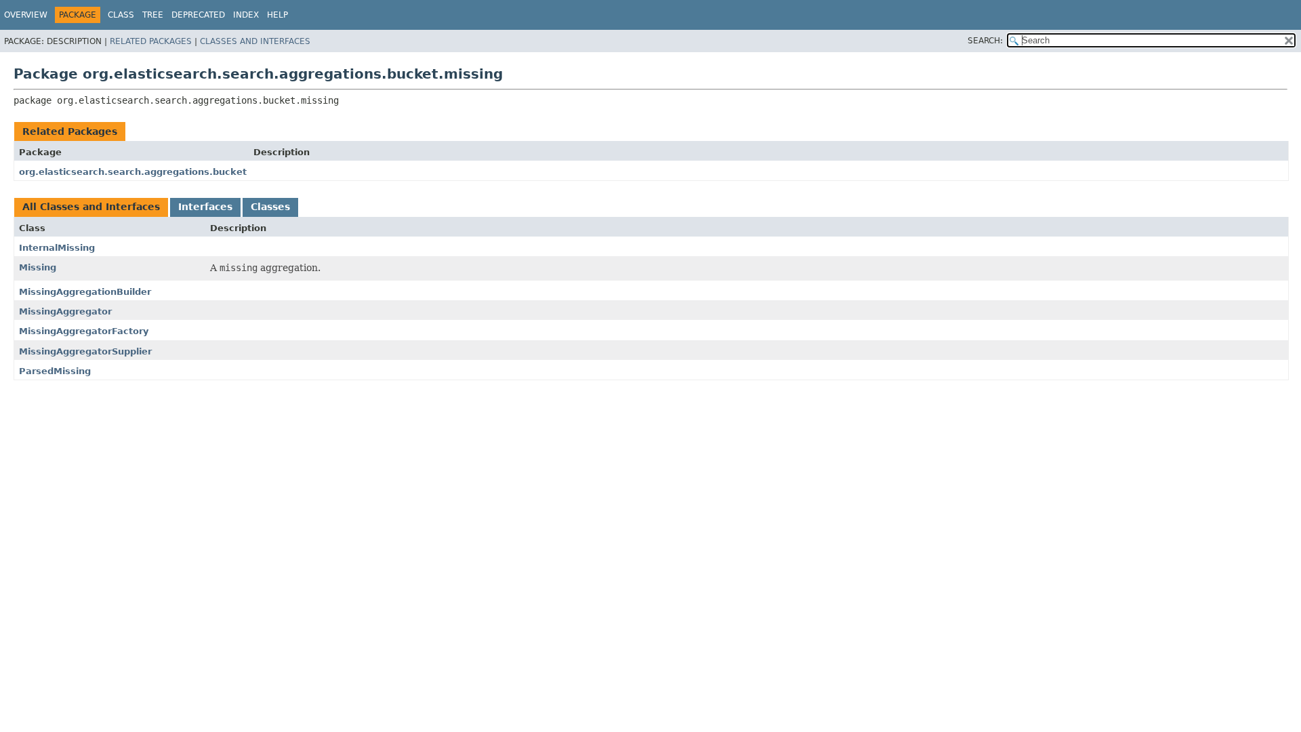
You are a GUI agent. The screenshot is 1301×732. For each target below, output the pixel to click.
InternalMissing (57, 248)
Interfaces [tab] (205, 206)
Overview (25, 15)
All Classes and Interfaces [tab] (91, 206)
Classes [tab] (270, 206)
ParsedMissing (55, 371)
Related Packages (151, 41)
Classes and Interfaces (255, 41)
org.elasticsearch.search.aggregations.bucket (133, 172)
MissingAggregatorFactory (83, 331)
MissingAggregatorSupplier (85, 351)
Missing (37, 267)
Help (277, 15)
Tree (152, 15)
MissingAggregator (65, 311)
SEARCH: (985, 40)
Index (246, 15)
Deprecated (198, 15)
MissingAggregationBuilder (85, 292)
